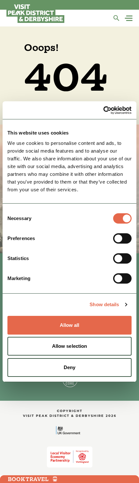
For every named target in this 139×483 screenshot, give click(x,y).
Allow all (70, 325)
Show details (104, 304)
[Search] (116, 18)
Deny (69, 367)
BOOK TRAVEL (28, 479)
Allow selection (69, 346)
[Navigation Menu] (129, 18)
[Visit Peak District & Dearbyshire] (35, 13)
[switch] (122, 238)
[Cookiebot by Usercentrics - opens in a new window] (103, 110)
